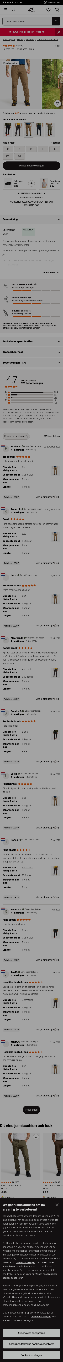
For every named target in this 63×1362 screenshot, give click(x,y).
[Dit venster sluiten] (57, 1313)
